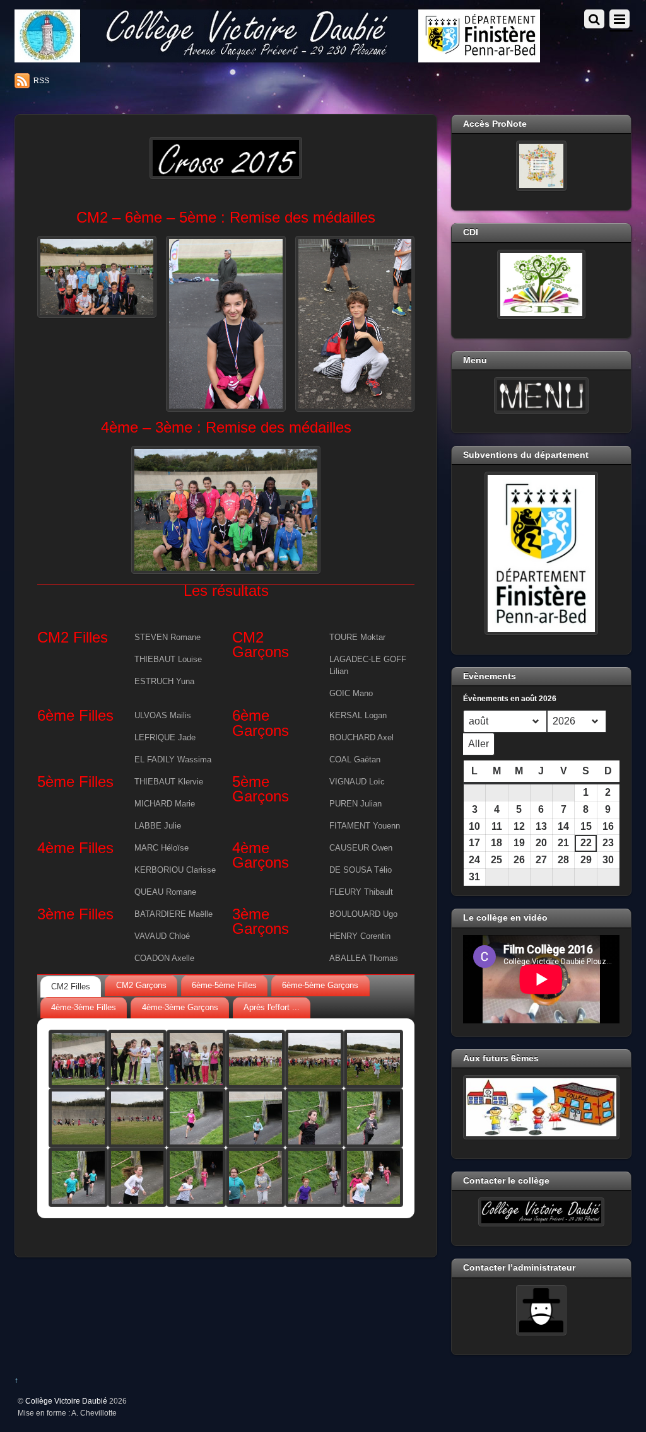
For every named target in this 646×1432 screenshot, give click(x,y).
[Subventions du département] (541, 553)
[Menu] (541, 395)
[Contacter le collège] (541, 1211)
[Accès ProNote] (541, 166)
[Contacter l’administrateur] (541, 1310)
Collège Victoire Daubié (66, 1401)
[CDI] (541, 284)
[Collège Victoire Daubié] (277, 57)
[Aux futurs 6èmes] (541, 1107)
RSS (41, 80)
